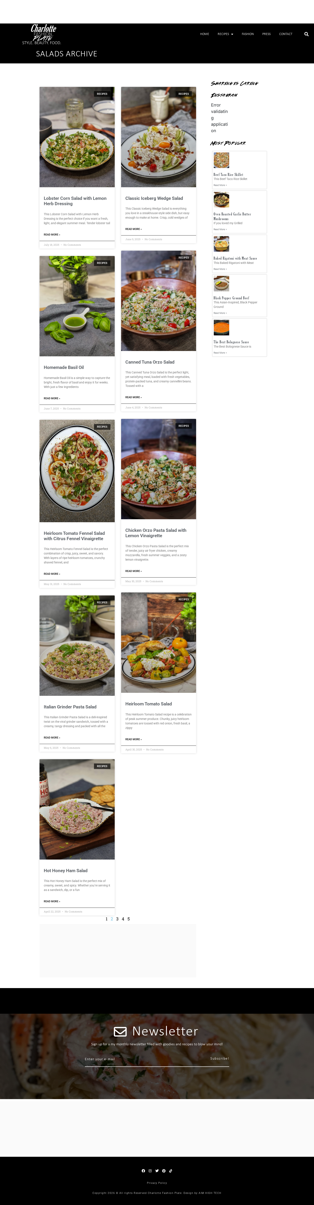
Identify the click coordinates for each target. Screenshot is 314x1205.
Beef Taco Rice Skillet (228, 174)
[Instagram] (150, 1170)
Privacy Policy (157, 1183)
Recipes (223, 34)
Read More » (52, 234)
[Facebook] (143, 1170)
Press (266, 34)
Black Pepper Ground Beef (231, 298)
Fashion (248, 34)
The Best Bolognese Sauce (231, 342)
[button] (306, 34)
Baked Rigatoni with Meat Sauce (235, 258)
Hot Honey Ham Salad (66, 870)
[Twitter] (157, 1170)
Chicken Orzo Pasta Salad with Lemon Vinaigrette (155, 533)
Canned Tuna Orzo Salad (150, 362)
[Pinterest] (163, 1170)
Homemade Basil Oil (64, 367)
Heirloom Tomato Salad (148, 703)
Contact (285, 34)
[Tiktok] (170, 1170)
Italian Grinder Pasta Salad (70, 706)
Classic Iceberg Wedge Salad (154, 198)
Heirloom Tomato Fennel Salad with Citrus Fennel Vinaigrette (74, 536)
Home (204, 34)
